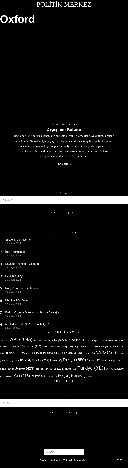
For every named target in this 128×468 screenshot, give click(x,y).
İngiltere (39, 375)
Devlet (48, 347)
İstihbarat (92, 376)
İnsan (52, 376)
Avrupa (74, 340)
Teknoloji (42, 369)
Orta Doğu (12, 361)
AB (4, 340)
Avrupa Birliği (93, 340)
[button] (124, 200)
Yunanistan (6, 376)
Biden (108, 340)
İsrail (78, 376)
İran (64, 376)
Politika (40, 360)
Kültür (73, 124)
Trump (71, 369)
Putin (56, 360)
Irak (30, 353)
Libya (89, 353)
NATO (106, 352)
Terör (57, 368)
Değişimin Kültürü (64, 129)
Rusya (74, 359)
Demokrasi (31, 346)
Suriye (24, 368)
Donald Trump (63, 347)
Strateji (7, 368)
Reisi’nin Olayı (14, 276)
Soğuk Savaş (111, 360)
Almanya (41, 340)
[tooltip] (58, 443)
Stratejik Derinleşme (18, 239)
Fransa (119, 346)
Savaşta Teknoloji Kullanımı (22, 263)
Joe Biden (44, 352)
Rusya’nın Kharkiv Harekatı (22, 288)
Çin (22, 375)
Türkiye (91, 368)
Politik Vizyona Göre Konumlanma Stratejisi (32, 312)
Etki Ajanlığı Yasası (17, 300)
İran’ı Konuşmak (15, 251)
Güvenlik (7, 353)
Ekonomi (103, 346)
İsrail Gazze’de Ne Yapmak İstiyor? (27, 324)
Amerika (56, 340)
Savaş (93, 360)
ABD (21, 339)
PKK (25, 360)
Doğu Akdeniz (84, 346)
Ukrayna (115, 368)
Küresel (75, 352)
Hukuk (20, 353)
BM (17, 347)
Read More (64, 164)
